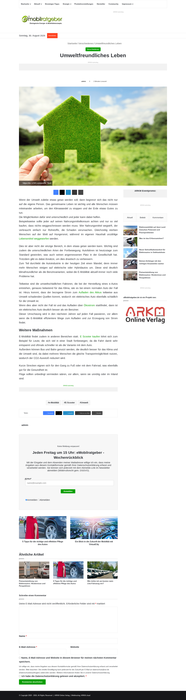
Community (113, 4)
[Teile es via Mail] (74, 192)
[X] (62, 192)
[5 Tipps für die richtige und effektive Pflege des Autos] (68, 570)
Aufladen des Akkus (90, 292)
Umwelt (84, 403)
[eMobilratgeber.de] (42, 20)
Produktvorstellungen (83, 4)
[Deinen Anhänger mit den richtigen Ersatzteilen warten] (130, 264)
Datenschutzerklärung (88, 465)
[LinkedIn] (68, 192)
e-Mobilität (54, 403)
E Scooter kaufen (90, 336)
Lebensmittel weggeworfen (34, 238)
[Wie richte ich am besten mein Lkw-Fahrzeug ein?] (102, 570)
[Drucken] (80, 192)
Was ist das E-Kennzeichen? (151, 238)
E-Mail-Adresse (28, 647)
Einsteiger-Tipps (52, 4)
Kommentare (158, 217)
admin (83, 81)
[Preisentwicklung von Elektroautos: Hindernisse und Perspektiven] (34, 570)
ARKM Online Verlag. (62, 695)
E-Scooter (70, 403)
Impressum (126, 4)
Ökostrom (89, 305)
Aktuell (37, 4)
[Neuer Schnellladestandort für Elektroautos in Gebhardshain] (130, 253)
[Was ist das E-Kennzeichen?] (130, 241)
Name (23, 636)
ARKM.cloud (85, 695)
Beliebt (142, 217)
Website (74, 647)
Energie (66, 4)
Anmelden (68, 491)
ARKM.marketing (118, 12)
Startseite (25, 4)
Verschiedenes (85, 43)
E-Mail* (28, 479)
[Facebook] (55, 192)
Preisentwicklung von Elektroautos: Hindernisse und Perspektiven (32, 583)
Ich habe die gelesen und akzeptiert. (54, 676)
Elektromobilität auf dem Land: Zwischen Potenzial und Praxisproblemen (152, 230)
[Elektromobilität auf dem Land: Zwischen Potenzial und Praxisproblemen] (130, 230)
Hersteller (101, 4)
